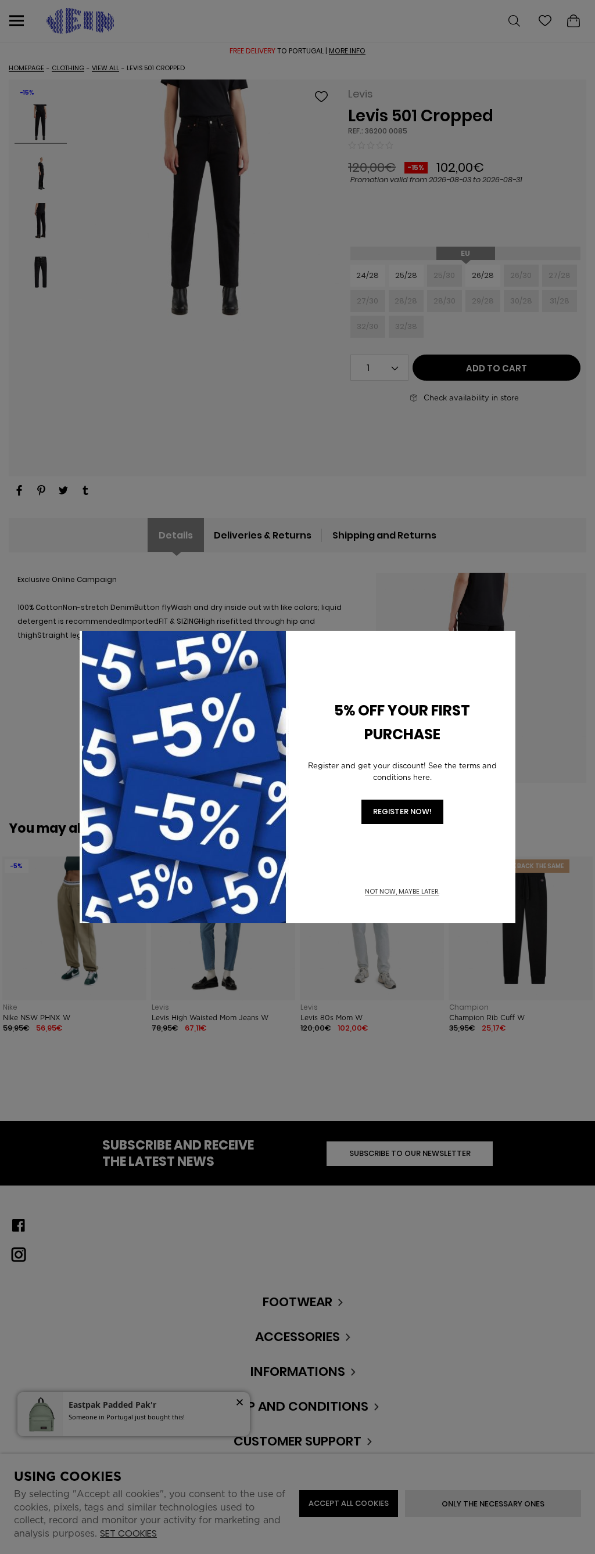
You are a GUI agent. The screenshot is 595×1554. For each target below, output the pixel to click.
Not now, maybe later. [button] (402, 891)
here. (422, 777)
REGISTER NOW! (402, 811)
